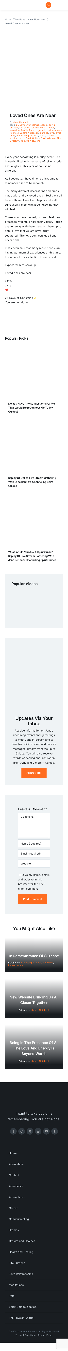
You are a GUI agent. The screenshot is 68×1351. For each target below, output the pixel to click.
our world (22, 135)
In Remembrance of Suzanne (34, 956)
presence (33, 135)
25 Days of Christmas (27, 124)
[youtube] (46, 1131)
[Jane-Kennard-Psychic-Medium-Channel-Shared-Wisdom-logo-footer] (34, 1097)
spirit (22, 138)
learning (44, 132)
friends (33, 130)
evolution (15, 130)
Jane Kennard (20, 122)
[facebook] (13, 1131)
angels (43, 124)
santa (42, 135)
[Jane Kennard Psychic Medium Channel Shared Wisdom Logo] (19, 3)
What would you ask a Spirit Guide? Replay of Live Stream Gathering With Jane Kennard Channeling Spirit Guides (32, 556)
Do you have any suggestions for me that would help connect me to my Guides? (31, 407)
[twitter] (30, 1131)
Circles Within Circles (43, 127)
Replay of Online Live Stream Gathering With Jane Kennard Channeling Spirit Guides (32, 482)
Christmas (24, 127)
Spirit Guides (33, 138)
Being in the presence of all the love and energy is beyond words (34, 1048)
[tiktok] (21, 1131)
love (52, 132)
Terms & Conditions (26, 1335)
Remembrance (15, 965)
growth (41, 130)
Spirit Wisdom (48, 138)
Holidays (51, 130)
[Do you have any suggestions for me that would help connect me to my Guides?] (34, 350)
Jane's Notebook (29, 132)
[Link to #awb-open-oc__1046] (48, 5)
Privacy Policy (45, 1335)
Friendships (27, 962)
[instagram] (38, 1131)
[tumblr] (54, 1131)
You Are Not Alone (30, 140)
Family (24, 130)
